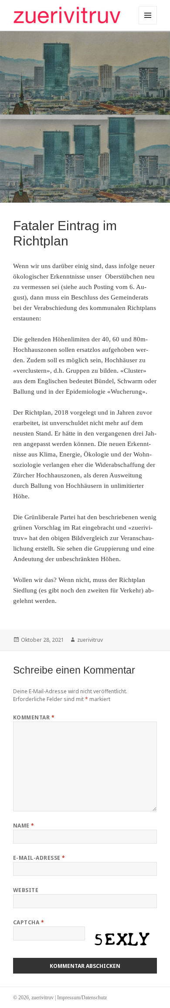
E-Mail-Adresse (39, 858)
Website (25, 890)
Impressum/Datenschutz (82, 997)
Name (23, 825)
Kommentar (33, 717)
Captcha (28, 922)
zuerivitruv (90, 640)
